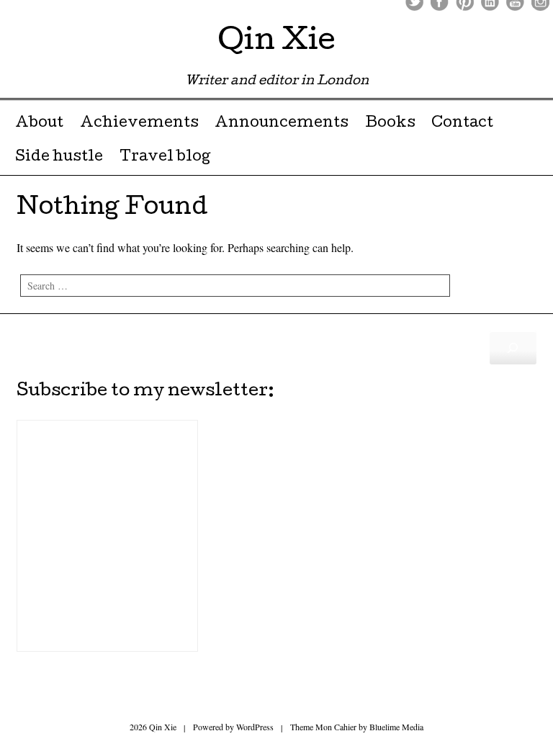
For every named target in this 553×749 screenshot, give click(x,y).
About (39, 124)
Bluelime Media (396, 726)
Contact (462, 124)
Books (390, 124)
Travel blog (165, 158)
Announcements (282, 124)
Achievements (139, 124)
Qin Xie (276, 43)
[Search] (513, 347)
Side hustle (59, 158)
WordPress (255, 726)
